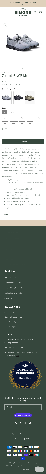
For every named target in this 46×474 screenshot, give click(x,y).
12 (5, 123)
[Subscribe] (38, 407)
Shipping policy (24, 469)
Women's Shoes (10, 277)
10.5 (22, 118)
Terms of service (26, 466)
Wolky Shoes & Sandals (13, 293)
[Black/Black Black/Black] (18, 97)
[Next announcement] (41, 3)
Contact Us (8, 249)
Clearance (8, 298)
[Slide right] (28, 68)
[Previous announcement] (4, 3)
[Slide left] (18, 68)
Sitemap (7, 254)
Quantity (5, 129)
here (17, 355)
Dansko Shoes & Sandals (13, 288)
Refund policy (15, 466)
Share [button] (6, 214)
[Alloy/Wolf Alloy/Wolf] (7, 97)
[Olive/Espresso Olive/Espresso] (30, 97)
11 (30, 118)
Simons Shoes (25, 378)
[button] (4, 12)
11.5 (39, 118)
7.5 (12, 112)
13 (22, 123)
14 (30, 123)
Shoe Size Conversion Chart (14, 265)
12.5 (13, 123)
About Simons (9, 259)
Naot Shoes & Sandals (12, 283)
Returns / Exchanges (11, 239)
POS (24, 463)
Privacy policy (38, 466)
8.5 (28, 112)
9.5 (5, 118)
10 (13, 118)
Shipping (4, 84)
